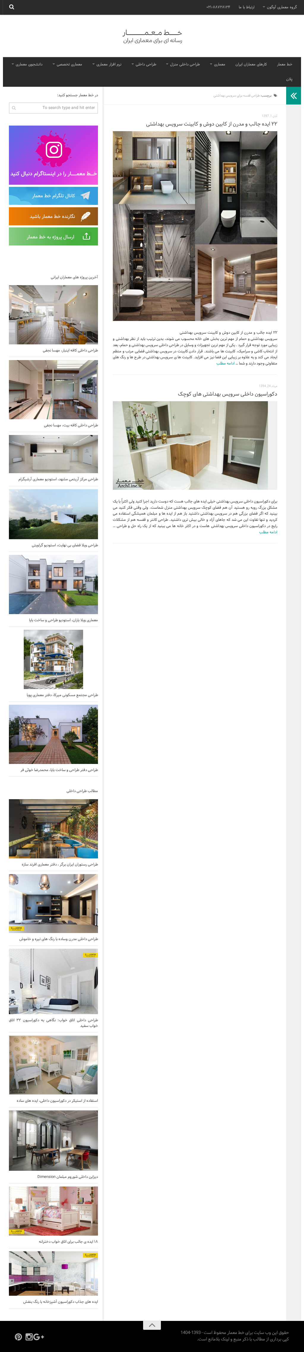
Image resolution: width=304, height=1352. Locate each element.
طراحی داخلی (146, 64)
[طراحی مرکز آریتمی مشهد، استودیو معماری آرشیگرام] (53, 454)
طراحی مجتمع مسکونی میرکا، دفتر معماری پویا (62, 695)
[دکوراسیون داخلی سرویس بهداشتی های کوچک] (195, 445)
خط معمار (284, 64)
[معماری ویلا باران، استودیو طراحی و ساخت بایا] (53, 584)
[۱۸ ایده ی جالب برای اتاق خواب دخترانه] (53, 1211)
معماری (219, 64)
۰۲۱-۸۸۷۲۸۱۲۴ (218, 7)
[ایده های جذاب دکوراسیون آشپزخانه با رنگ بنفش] (53, 1273)
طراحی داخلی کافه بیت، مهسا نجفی (71, 425)
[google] (40, 1337)
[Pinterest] (18, 1337)
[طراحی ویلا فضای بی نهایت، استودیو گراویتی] (53, 514)
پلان (289, 79)
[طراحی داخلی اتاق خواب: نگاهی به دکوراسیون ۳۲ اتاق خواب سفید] (53, 981)
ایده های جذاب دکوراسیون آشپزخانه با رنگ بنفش (60, 1302)
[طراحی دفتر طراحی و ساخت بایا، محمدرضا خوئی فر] (53, 734)
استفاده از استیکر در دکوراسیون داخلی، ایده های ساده (57, 1101)
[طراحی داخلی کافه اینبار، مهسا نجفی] (53, 314)
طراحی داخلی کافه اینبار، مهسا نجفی (70, 350)
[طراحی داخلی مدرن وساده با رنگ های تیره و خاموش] (53, 903)
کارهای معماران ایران (251, 64)
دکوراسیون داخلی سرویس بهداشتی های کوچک (227, 394)
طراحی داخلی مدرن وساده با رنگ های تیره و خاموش (58, 939)
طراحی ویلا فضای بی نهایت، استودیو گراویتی (65, 545)
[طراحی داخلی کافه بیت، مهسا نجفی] (53, 389)
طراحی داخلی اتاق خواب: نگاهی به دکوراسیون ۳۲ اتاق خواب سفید (53, 1023)
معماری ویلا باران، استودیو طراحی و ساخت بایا (63, 620)
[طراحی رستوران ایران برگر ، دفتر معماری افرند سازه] (53, 828)
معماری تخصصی (69, 64)
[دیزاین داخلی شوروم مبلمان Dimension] (53, 1140)
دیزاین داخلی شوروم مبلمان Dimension (67, 1177)
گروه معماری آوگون (282, 7)
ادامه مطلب (225, 363)
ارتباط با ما (246, 7)
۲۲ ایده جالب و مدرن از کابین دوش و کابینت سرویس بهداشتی (211, 124)
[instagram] (29, 1337)
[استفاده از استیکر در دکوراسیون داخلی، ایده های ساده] (53, 1065)
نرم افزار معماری (108, 64)
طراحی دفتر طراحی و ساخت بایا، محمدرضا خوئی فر (59, 770)
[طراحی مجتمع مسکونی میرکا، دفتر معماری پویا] (53, 659)
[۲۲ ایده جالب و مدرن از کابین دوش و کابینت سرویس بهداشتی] (195, 226)
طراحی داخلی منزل (185, 64)
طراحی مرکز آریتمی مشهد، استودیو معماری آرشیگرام (58, 479)
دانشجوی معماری (29, 64)
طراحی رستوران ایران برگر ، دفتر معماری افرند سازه (60, 864)
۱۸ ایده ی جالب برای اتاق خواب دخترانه (68, 1242)
